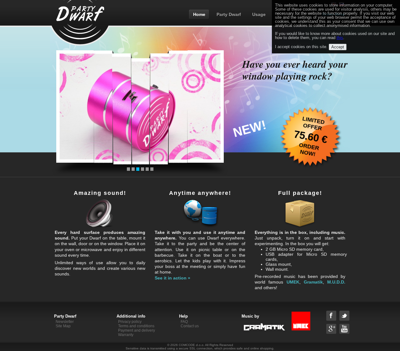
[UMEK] (301, 329)
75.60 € (310, 137)
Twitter (344, 316)
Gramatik (313, 281)
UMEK (293, 281)
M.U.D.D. (336, 281)
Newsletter (65, 321)
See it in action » (172, 277)
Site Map (63, 326)
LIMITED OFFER (313, 123)
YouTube (344, 329)
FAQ (184, 321)
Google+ (331, 329)
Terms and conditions (136, 326)
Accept (337, 47)
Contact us (190, 326)
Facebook (331, 316)
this (340, 37)
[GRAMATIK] (288, 321)
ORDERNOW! (308, 149)
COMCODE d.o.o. (191, 345)
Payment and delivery (136, 330)
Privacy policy (130, 321)
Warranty (125, 335)
